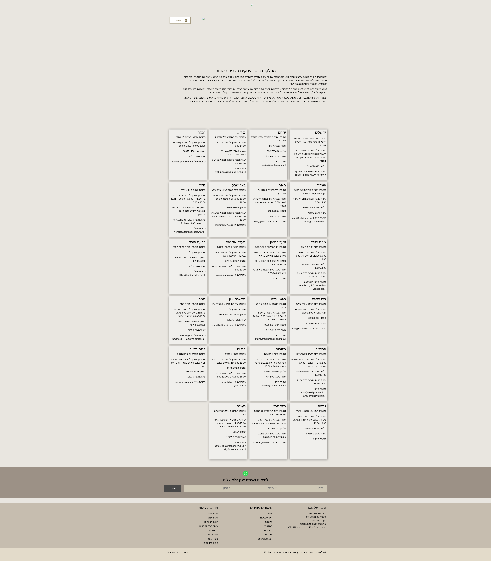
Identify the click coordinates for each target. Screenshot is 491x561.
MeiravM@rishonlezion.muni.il (270, 339)
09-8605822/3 (312, 428)
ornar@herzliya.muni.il (311, 392)
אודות (269, 513)
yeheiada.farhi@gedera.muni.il (189, 232)
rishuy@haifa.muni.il (263, 221)
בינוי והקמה (212, 539)
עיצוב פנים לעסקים (208, 526)
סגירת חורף (212, 530)
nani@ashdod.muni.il (303, 218)
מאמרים (268, 530)
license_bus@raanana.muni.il (229, 446)
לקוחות (268, 522)
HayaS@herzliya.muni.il (314, 396)
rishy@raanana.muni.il (234, 449)
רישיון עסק (213, 513)
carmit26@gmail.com (222, 325)
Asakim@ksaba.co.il (263, 442)
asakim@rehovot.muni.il (273, 385)
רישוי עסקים (266, 517)
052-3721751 (181, 257)
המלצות (268, 526)
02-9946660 (199, 261)
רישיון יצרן (213, 517)
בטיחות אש (212, 534)
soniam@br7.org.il (224, 225)
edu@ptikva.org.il (184, 382)
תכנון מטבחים (211, 522)
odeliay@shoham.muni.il (273, 165)
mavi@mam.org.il (224, 275)
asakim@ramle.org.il (182, 161)
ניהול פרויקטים (210, 543)
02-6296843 (313, 166)
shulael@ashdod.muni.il (314, 221)
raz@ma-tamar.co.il (195, 339)
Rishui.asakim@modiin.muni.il (230, 172)
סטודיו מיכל (170, 552)
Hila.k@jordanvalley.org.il (192, 275)
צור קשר (268, 534)
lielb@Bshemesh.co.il (303, 328)
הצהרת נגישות (265, 539)
